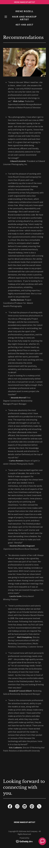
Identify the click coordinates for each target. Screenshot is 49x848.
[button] (6, 16)
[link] (24, 24)
